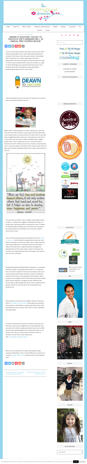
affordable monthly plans (18, 303)
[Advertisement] (70, 212)
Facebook (11, 337)
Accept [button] (76, 461)
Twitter (17, 337)
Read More (82, 461)
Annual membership (18, 355)
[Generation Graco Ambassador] (65, 170)
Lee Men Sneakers (69, 71)
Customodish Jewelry (70, 69)
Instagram (24, 337)
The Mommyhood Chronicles (43, 12)
